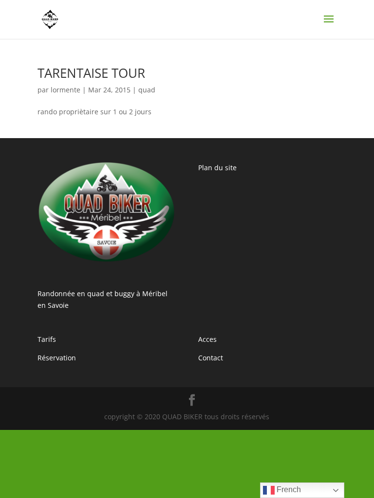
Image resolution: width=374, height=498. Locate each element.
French (288, 489)
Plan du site (217, 167)
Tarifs (46, 339)
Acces (207, 339)
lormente (65, 89)
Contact (210, 357)
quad (146, 89)
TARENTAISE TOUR (91, 73)
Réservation (56, 357)
